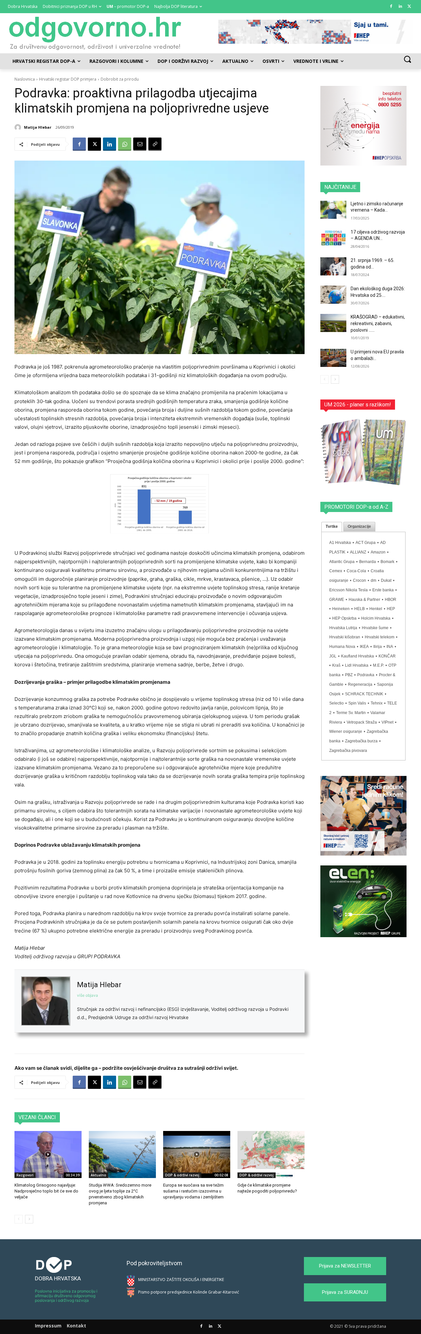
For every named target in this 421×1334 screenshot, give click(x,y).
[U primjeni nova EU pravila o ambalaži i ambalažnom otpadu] (333, 358)
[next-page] (29, 1219)
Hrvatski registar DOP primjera (67, 79)
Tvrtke (332, 526)
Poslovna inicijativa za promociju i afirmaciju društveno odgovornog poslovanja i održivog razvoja (66, 1296)
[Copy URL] (154, 144)
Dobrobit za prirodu (120, 79)
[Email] (139, 144)
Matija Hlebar (37, 127)
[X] (409, 7)
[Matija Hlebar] (18, 127)
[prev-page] (18, 1219)
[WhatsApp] (124, 144)
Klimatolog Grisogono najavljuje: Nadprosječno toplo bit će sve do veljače (46, 1191)
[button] (407, 59)
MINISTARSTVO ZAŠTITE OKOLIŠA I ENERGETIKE (181, 1279)
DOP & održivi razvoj (182, 1175)
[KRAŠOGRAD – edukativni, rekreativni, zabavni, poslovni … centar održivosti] (333, 323)
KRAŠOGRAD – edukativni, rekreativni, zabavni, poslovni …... (378, 323)
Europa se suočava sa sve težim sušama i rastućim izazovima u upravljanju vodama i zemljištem (193, 1191)
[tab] (331, 527)
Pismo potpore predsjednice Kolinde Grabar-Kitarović (188, 1292)
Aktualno (98, 1175)
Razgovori (25, 1175)
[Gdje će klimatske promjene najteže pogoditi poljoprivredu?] (271, 1154)
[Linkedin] (400, 7)
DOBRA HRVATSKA (58, 1278)
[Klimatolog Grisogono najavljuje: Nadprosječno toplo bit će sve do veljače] (48, 1154)
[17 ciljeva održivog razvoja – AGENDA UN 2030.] (333, 238)
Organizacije (359, 526)
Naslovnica (24, 79)
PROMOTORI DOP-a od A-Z (356, 507)
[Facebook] (391, 7)
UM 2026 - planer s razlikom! (357, 404)
